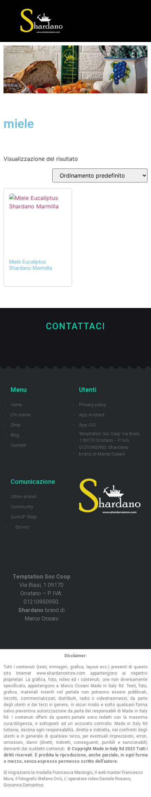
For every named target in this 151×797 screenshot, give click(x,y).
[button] (118, 21)
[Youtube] (81, 349)
